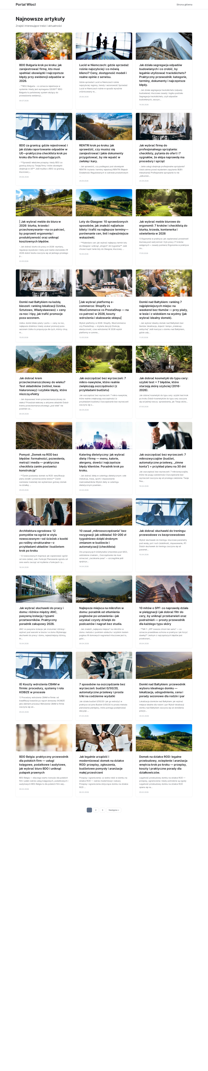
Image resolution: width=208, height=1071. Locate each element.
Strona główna (184, 4)
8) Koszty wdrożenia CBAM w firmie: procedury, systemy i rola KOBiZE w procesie (41, 688)
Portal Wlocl (26, 4)
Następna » (114, 810)
